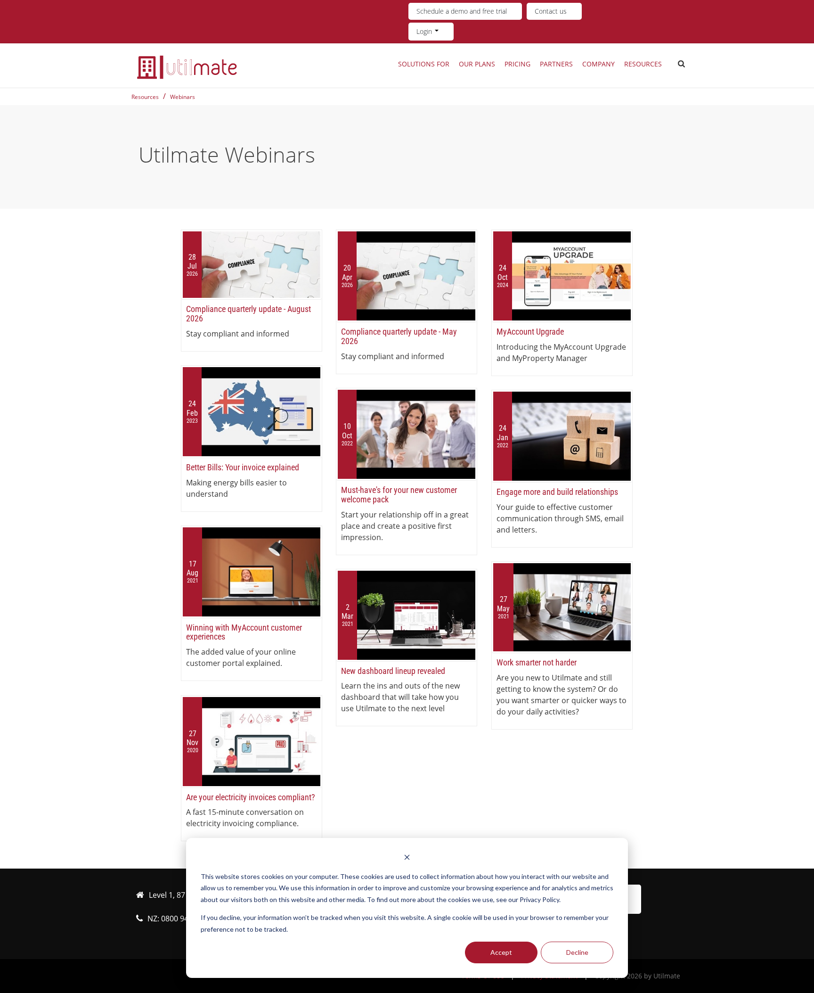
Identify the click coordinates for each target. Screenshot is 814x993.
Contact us (551, 11)
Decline (577, 952)
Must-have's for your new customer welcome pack (399, 494)
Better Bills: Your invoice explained (242, 467)
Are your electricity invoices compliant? (250, 797)
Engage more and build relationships (557, 492)
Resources (643, 63)
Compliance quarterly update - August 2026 (248, 313)
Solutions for (423, 63)
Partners (556, 63)
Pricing (517, 63)
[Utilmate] (187, 67)
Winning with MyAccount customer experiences (244, 632)
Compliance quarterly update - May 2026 (399, 336)
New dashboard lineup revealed (393, 671)
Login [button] (425, 31)
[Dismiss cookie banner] (407, 858)
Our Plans (477, 63)
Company (598, 63)
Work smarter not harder (537, 662)
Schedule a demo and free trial (461, 11)
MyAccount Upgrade (530, 331)
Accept (501, 952)
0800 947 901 (184, 918)
